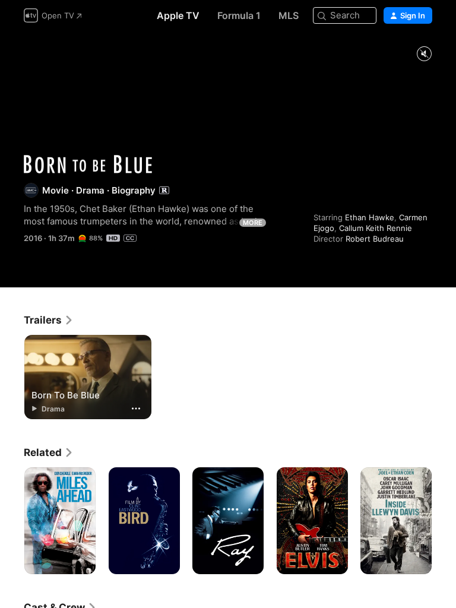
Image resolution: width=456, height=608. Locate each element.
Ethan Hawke (369, 217)
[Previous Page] (12, 521)
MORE (252, 222)
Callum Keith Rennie (375, 228)
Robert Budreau (375, 238)
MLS (288, 15)
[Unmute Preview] (424, 54)
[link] (49, 320)
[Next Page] (444, 521)
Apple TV (178, 15)
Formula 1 (239, 15)
